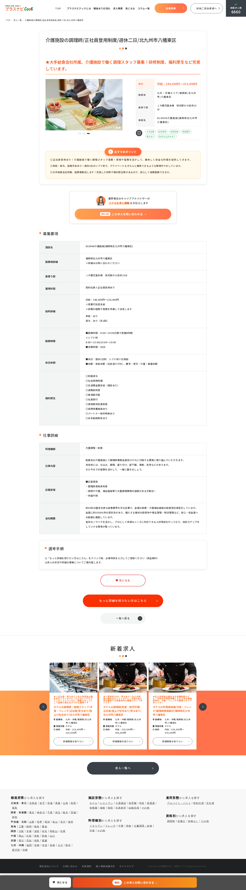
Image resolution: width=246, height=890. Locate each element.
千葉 (50, 812)
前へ (41, 704)
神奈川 (41, 812)
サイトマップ (126, 866)
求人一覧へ (123, 768)
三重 (21, 826)
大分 (60, 845)
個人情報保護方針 (105, 866)
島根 (44, 836)
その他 (146, 807)
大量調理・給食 (143, 825)
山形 (65, 803)
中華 (121, 825)
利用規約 (87, 866)
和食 (129, 825)
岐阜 (37, 826)
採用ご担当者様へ (206, 8)
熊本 (68, 845)
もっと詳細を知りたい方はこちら (123, 600)
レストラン (106, 803)
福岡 (29, 845)
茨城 (73, 812)
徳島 (37, 840)
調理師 (171, 821)
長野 (39, 821)
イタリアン (96, 825)
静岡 (29, 826)
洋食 (92, 830)
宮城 (50, 803)
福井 (70, 821)
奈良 (44, 831)
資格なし (193, 821)
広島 (29, 836)
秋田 (73, 803)
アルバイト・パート (179, 803)
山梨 (32, 821)
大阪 (21, 831)
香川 (21, 840)
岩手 (42, 803)
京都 (29, 831)
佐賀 (45, 845)
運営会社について (49, 866)
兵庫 (63, 831)
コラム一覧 (144, 8)
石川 (63, 821)
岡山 (21, 836)
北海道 (33, 803)
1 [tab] (79, 133)
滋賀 (37, 831)
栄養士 (181, 821)
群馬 (14, 817)
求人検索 (118, 8)
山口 (52, 836)
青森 (58, 803)
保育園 (133, 803)
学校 (142, 803)
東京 (32, 812)
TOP (58, 8)
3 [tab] (88, 133)
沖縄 (25, 850)
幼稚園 (93, 807)
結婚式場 (134, 807)
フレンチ (110, 825)
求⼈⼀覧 (18, 20)
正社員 (210, 803)
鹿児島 (16, 850)
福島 (14, 807)
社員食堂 (121, 807)
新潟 (47, 821)
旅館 (102, 807)
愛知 (44, 826)
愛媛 (44, 840)
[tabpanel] (84, 104)
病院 (110, 807)
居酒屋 (151, 803)
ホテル (93, 803)
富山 (55, 821)
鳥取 (37, 836)
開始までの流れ (102, 8)
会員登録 (171, 8)
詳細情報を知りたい (73, 741)
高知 (29, 840)
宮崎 (37, 845)
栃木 (65, 812)
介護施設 (121, 803)
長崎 (52, 845)
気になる (130, 8)
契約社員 (198, 803)
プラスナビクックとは (79, 8)
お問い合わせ (70, 866)
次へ (201, 704)
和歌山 (54, 831)
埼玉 (58, 812)
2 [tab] (84, 133)
